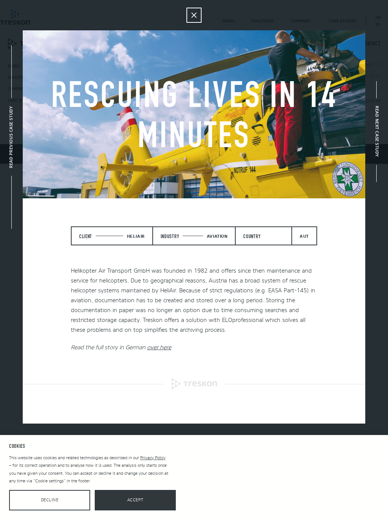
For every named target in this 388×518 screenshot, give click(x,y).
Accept (135, 500)
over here (159, 347)
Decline (50, 500)
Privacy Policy (153, 458)
